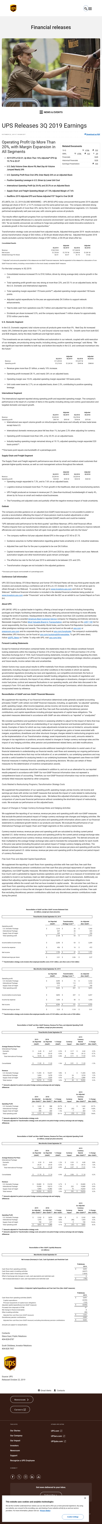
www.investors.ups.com (61, 589)
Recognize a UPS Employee (22, 1460)
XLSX (96, 157)
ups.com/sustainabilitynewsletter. (55, 634)
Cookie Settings (73, 1517)
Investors (14, 1445)
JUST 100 (88, 622)
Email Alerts (46, 1390)
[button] (85, 8)
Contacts (61, 1390)
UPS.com (56, 1431)
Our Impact (15, 1440)
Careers (19, 1410)
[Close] (85, 1498)
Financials (66, 157)
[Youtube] (38, 1478)
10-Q (64, 150)
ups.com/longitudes (62, 631)
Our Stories (15, 1430)
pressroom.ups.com (10, 631)
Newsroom (20, 1400)
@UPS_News (13, 637)
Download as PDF (93, 134)
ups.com (77, 628)
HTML (87, 150)
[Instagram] (25, 1478)
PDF (96, 150)
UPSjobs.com (58, 1441)
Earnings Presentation (70, 164)
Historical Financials (70, 160)
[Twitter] (19, 1478)
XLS (88, 153)
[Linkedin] (32, 1478)
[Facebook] (12, 1478)
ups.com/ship (55, 637)
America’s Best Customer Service (42, 619)
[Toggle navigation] (90, 8)
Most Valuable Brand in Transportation (45, 622)
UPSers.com (58, 1436)
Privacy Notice (45, 1511)
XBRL (64, 154)
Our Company (16, 1435)
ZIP (97, 153)
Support (13, 1455)
